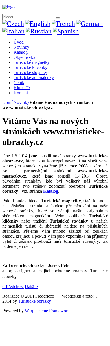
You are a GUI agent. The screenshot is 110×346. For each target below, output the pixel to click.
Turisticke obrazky (34, 301)
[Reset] (58, 18)
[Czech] (13, 24)
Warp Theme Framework (47, 310)
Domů (8, 102)
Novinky (21, 102)
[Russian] (39, 31)
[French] (63, 24)
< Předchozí (13, 286)
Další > (31, 286)
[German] (89, 24)
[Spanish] (66, 31)
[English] (37, 24)
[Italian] (13, 31)
